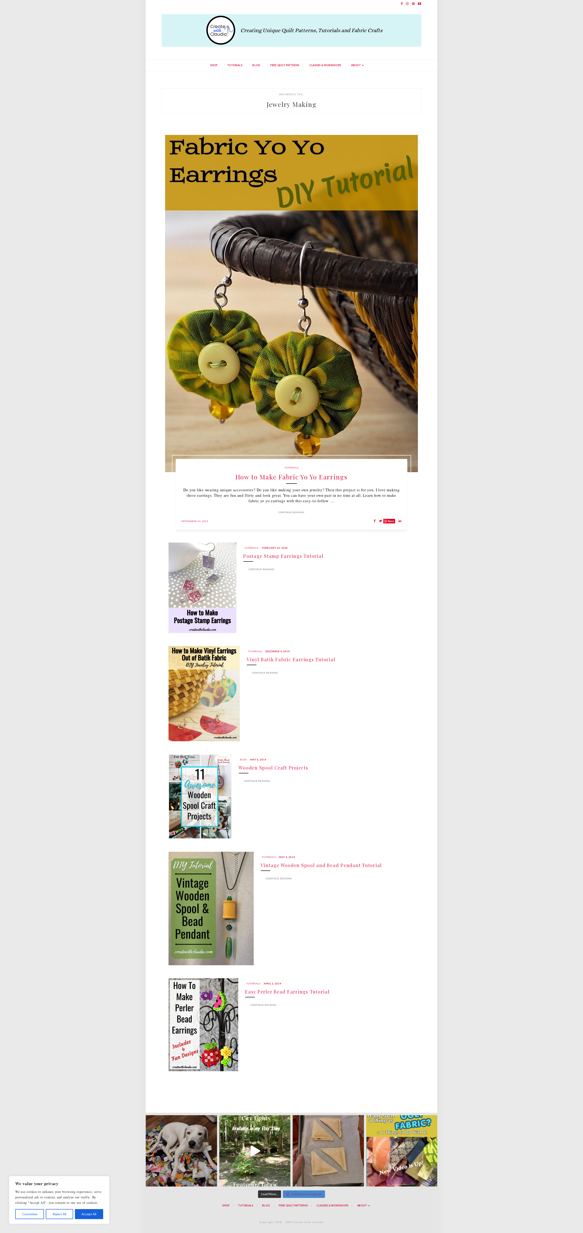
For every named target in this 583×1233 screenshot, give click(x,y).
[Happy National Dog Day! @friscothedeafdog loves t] (181, 1151)
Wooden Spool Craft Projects (273, 768)
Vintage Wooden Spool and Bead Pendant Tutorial (321, 865)
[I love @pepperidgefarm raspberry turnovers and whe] (328, 1151)
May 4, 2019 (287, 857)
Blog (256, 65)
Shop (213, 65)
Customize (29, 1214)
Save (391, 521)
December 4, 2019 (277, 651)
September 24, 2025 (195, 521)
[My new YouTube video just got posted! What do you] (401, 1151)
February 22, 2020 (275, 547)
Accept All (89, 1214)
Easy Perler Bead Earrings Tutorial (287, 991)
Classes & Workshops (325, 65)
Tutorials (235, 65)
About (356, 65)
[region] (59, 1200)
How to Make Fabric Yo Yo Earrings (291, 477)
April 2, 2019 (272, 983)
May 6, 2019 (258, 759)
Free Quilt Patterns (284, 65)
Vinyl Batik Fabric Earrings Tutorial (291, 659)
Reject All (59, 1214)
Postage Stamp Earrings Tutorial (283, 556)
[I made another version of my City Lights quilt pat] (255, 1151)
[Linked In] (398, 521)
